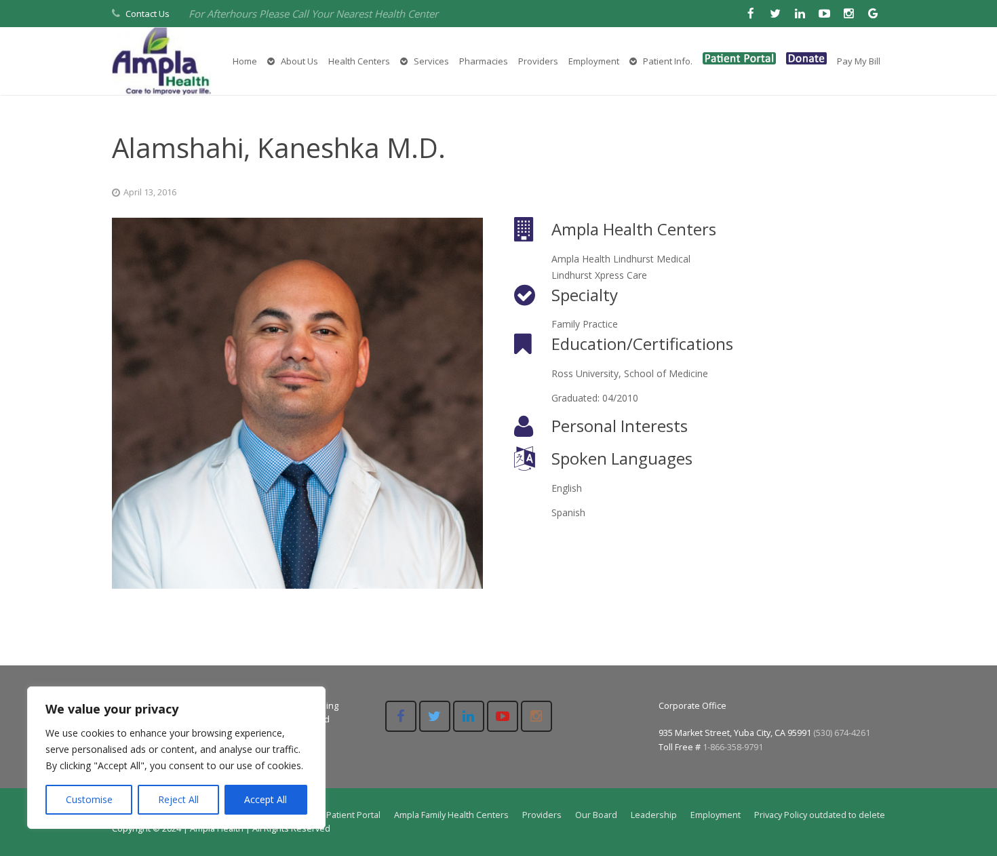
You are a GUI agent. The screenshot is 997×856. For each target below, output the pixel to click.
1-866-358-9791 (733, 747)
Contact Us (147, 13)
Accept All (265, 799)
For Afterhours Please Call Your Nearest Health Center (313, 13)
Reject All (178, 799)
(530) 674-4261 (841, 733)
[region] (176, 757)
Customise (89, 799)
